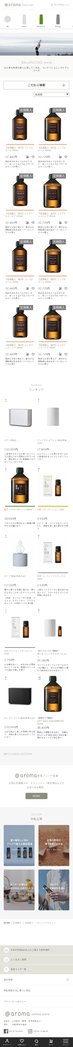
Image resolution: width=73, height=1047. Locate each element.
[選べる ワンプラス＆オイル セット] (53, 627)
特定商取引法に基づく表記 (17, 990)
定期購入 (17, 923)
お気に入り (22, 1045)
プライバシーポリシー (15, 1001)
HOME (7, 923)
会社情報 (8, 979)
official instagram (40, 1031)
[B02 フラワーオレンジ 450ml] (20, 486)
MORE (36, 796)
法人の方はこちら (61, 5)
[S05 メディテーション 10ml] (53, 486)
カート (51, 1045)
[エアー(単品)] (20, 416)
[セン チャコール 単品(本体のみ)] (20, 694)
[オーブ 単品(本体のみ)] (20, 552)
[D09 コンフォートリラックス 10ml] (53, 552)
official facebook (16, 1031)
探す (36, 1045)
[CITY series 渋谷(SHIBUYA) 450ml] (53, 694)
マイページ (7, 1045)
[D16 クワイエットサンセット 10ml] (20, 627)
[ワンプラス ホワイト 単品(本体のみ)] (53, 416)
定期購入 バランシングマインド (40, 923)
